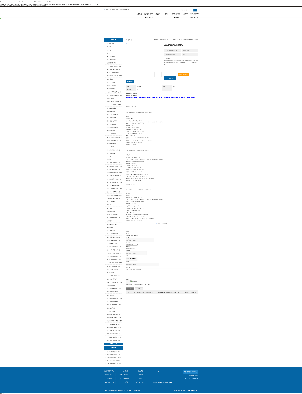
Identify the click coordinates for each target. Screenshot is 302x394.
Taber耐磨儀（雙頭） (112, 243)
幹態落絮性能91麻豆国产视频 (114, 321)
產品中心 (167, 39)
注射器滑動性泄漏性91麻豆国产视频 (114, 259)
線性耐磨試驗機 (111, 153)
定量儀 (109, 156)
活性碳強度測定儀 (111, 124)
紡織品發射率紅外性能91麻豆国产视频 (114, 101)
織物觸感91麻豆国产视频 (113, 163)
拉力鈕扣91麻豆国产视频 (113, 192)
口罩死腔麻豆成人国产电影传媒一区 (114, 185)
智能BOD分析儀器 (111, 85)
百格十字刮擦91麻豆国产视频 (114, 282)
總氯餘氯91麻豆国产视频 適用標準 (114, 69)
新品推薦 (113, 347)
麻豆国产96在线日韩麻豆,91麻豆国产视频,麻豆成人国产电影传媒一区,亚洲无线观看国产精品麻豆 (24, 5)
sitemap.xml (194, 390)
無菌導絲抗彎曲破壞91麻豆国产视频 (114, 195)
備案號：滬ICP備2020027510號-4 (181, 390)
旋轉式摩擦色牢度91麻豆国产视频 (114, 140)
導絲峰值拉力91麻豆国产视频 (114, 188)
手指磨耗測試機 (111, 311)
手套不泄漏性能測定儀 (112, 292)
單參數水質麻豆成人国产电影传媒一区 (114, 95)
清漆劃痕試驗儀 (111, 308)
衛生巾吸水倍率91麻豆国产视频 (114, 250)
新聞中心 (167, 14)
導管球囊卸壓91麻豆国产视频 (114, 172)
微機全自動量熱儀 (111, 143)
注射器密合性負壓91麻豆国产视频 (114, 246)
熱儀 (108, 53)
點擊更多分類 (113, 344)
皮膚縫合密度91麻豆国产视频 (114, 263)
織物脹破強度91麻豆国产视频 (114, 179)
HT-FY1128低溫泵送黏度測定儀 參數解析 (113, 360)
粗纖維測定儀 (110, 98)
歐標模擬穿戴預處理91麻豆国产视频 (114, 337)
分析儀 (109, 159)
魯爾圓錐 (109, 221)
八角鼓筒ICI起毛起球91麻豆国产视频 (114, 279)
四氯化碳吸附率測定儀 (112, 114)
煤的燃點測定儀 (111, 130)
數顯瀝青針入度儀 (111, 63)
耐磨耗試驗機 (110, 295)
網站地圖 (2, 393)
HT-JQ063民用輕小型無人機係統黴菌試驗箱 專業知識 (113, 357)
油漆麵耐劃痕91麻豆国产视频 (114, 298)
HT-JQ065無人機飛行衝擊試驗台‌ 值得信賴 (113, 352)
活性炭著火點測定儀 (112, 121)
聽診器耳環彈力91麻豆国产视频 (114, 304)
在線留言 (185, 14)
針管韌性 (109, 208)
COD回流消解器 (111, 88)
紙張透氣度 (110, 227)
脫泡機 (109, 46)
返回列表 (193, 292)
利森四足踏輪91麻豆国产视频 (114, 182)
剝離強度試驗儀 (111, 211)
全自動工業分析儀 (111, 134)
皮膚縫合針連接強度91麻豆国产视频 (114, 288)
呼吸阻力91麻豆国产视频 (113, 333)
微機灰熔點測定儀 (111, 108)
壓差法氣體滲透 (111, 201)
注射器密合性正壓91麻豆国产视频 (114, 256)
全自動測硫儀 (110, 146)
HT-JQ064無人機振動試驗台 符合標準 (113, 354)
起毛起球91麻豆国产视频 (113, 266)
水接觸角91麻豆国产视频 (113, 198)
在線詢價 (170, 78)
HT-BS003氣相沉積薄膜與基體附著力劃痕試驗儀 (172, 292)
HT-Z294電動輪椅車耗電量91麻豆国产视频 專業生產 (125, 378)
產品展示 (158, 14)
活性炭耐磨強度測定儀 (112, 127)
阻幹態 (109, 204)
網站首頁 (139, 14)
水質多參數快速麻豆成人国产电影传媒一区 (114, 92)
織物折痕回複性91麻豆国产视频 (114, 150)
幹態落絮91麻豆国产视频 (125, 374)
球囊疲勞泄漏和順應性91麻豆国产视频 (114, 175)
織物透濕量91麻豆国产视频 (114, 327)
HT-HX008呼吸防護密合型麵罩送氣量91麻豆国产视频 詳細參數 (148, 292)
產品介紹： (130, 81)
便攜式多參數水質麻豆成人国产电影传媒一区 (114, 72)
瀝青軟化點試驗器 (111, 59)
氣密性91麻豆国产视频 (113, 214)
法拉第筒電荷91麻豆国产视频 (114, 166)
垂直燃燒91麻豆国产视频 (113, 324)
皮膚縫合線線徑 (111, 230)
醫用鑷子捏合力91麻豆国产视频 (114, 169)
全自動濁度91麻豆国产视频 (114, 66)
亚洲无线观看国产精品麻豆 (176, 15)
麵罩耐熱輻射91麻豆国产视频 (114, 75)
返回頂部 (187, 292)
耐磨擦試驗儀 (110, 272)
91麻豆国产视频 (110, 43)
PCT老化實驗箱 (111, 56)
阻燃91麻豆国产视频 (112, 224)
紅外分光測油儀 (111, 82)
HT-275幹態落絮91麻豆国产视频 (125, 382)
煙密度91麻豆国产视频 (113, 269)
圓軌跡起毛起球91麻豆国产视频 (114, 137)
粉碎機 (109, 50)
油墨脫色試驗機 (111, 285)
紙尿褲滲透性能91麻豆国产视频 (114, 217)
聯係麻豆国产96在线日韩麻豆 (194, 15)
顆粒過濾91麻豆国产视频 (113, 340)
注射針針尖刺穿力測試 (112, 233)
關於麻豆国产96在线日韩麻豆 (148, 15)
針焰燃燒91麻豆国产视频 (113, 314)
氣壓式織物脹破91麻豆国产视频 (114, 240)
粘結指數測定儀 (111, 111)
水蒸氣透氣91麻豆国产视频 (114, 275)
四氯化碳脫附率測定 (112, 117)
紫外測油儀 (110, 79)
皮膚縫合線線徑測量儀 (112, 301)
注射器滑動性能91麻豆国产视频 (114, 237)
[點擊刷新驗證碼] (133, 281)
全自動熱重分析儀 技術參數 (114, 104)
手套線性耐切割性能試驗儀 (114, 253)
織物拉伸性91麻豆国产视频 (114, 317)
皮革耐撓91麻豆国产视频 (113, 330)
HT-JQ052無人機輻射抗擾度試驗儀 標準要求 (113, 363)
